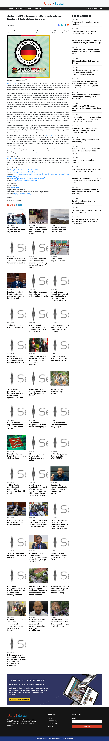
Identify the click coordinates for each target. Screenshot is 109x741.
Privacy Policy (52, 721)
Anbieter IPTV (50, 135)
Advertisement (53, 724)
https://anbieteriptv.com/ (22, 194)
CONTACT (38, 9)
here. (38, 153)
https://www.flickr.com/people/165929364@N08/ (28, 178)
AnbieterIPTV (12, 84)
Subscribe (87, 727)
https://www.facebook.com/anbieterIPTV (23, 170)
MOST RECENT (20, 9)
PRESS (30, 9)
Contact (50, 726)
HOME (11, 9)
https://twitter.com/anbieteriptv (23, 172)
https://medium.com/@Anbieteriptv (25, 180)
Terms (50, 718)
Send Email (15, 188)
